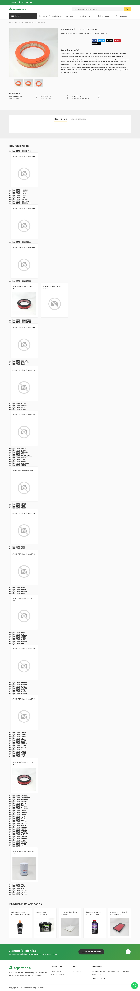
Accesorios (70, 16)
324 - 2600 (103, 978)
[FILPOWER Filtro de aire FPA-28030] (70, 927)
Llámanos (91, 952)
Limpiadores (15, 917)
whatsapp (97, 43)
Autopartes (27, 988)
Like (94, 41)
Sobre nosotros (56, 971)
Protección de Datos (58, 975)
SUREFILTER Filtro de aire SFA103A (52, 287)
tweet (102, 41)
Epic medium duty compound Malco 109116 (20, 913)
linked (110, 41)
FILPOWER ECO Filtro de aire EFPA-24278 (119, 913)
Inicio (11, 22)
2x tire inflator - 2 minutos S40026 (42, 913)
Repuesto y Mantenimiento (50, 16)
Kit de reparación (42, 917)
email (118, 41)
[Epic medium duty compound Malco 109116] (20, 927)
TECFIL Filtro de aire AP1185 (22, 470)
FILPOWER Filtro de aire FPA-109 (22, 287)
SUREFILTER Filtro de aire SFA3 (23, 156)
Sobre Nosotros (104, 16)
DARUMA (86, 33)
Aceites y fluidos (87, 16)
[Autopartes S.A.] (18, 9)
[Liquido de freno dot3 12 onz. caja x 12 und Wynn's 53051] (95, 927)
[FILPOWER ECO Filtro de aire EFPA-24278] (119, 927)
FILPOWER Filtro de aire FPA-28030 (69, 913)
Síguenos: (13, 2)
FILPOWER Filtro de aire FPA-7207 (22, 600)
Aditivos (88, 917)
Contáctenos (121, 16)
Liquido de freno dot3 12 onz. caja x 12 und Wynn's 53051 (95, 914)
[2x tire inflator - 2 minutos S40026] (45, 927)
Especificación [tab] (78, 119)
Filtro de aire (19, 22)
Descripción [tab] (60, 119)
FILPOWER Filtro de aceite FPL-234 (23, 852)
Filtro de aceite (17, 856)
